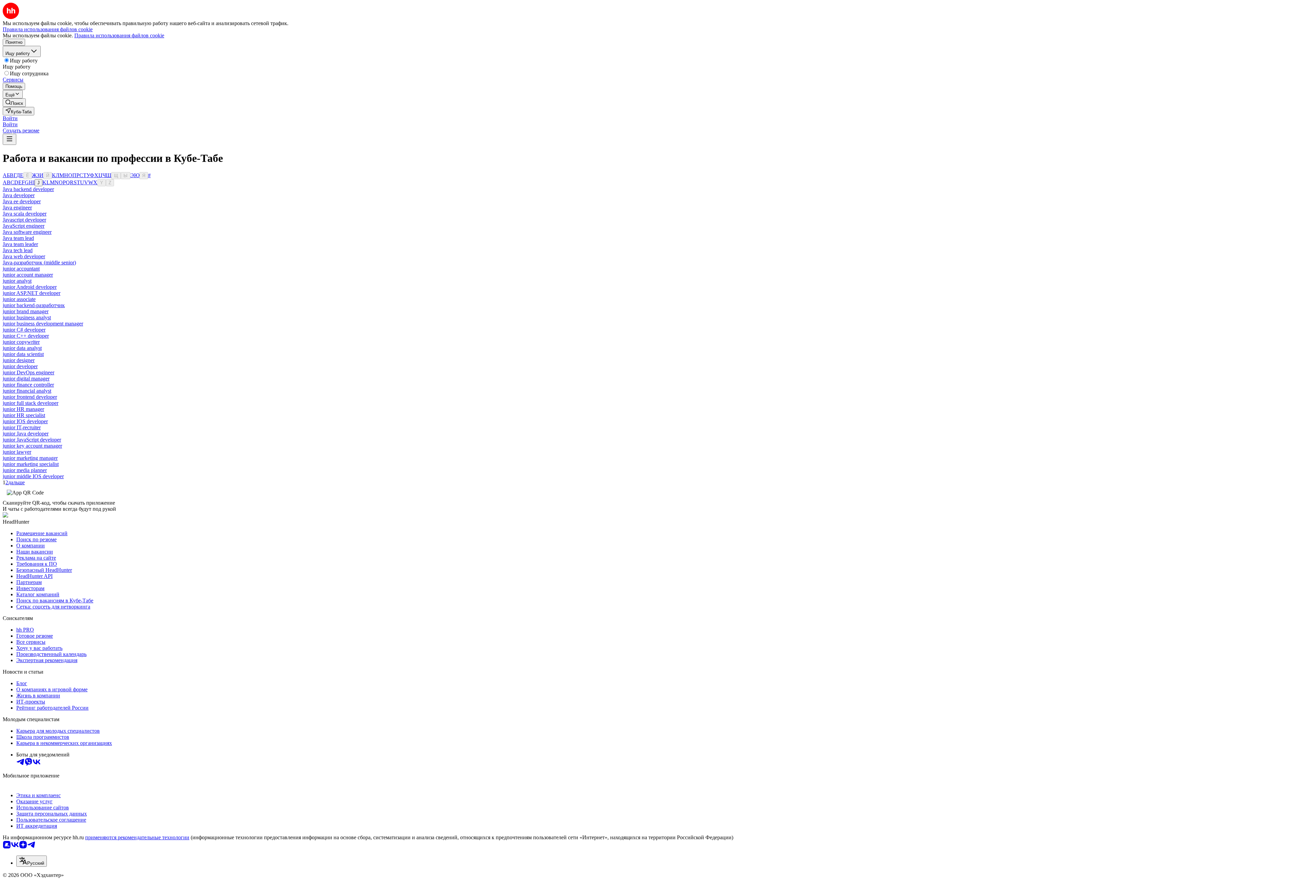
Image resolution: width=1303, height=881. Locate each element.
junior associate (19, 299)
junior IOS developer (25, 421)
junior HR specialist (24, 415)
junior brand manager (26, 311)
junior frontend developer (30, 397)
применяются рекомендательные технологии (137, 837)
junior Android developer (30, 287)
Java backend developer (28, 189)
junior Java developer (26, 433)
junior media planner (25, 470)
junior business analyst (27, 317)
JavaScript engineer (23, 226)
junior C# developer (24, 330)
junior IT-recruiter (22, 427)
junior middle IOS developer (33, 476)
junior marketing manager (30, 458)
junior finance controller (28, 385)
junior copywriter (21, 342)
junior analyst (17, 281)
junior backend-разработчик (34, 305)
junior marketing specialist (31, 464)
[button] (10, 118)
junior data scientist (23, 354)
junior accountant (21, 268)
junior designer (19, 360)
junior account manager (28, 275)
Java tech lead (18, 250)
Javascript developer (24, 220)
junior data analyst (22, 348)
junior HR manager (23, 409)
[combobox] (31, 861)
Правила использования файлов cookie (119, 35)
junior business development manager (43, 323)
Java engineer (17, 207)
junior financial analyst (27, 391)
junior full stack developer (30, 403)
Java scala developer (24, 214)
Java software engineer (27, 232)
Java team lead (18, 238)
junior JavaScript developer (32, 440)
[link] (14, 102)
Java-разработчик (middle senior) (39, 262)
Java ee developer (22, 201)
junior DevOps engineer (28, 372)
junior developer (20, 366)
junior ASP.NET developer (31, 293)
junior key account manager (32, 446)
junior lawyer (17, 452)
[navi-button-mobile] (9, 139)
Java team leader (20, 244)
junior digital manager (26, 378)
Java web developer (24, 256)
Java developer (19, 195)
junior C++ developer (26, 336)
